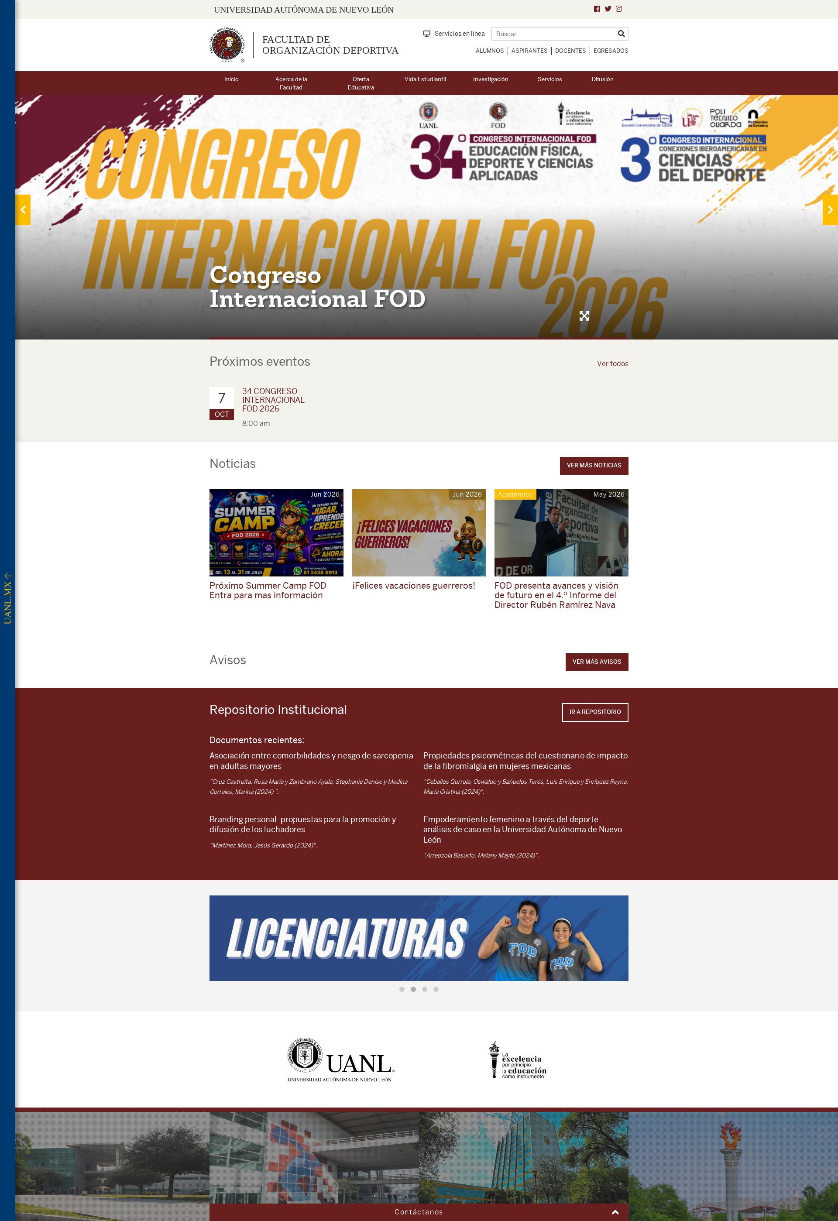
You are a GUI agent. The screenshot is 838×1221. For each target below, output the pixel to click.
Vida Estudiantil (425, 79)
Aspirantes (530, 51)
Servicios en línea (460, 33)
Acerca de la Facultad (291, 83)
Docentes (570, 51)
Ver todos (612, 364)
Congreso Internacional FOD (318, 287)
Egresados (611, 51)
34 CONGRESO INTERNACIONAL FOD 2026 (273, 400)
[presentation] (23, 210)
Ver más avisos (597, 662)
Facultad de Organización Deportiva (330, 45)
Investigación (490, 79)
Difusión (603, 79)
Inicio (231, 79)
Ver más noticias (594, 465)
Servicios (550, 79)
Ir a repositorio (595, 712)
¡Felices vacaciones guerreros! (413, 585)
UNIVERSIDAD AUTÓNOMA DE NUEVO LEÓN (304, 9)
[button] (402, 989)
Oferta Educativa (361, 83)
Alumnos (490, 51)
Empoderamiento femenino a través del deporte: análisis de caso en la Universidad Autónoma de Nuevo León (522, 829)
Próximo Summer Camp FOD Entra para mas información (268, 590)
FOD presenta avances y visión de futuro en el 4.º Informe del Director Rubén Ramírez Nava (556, 595)
